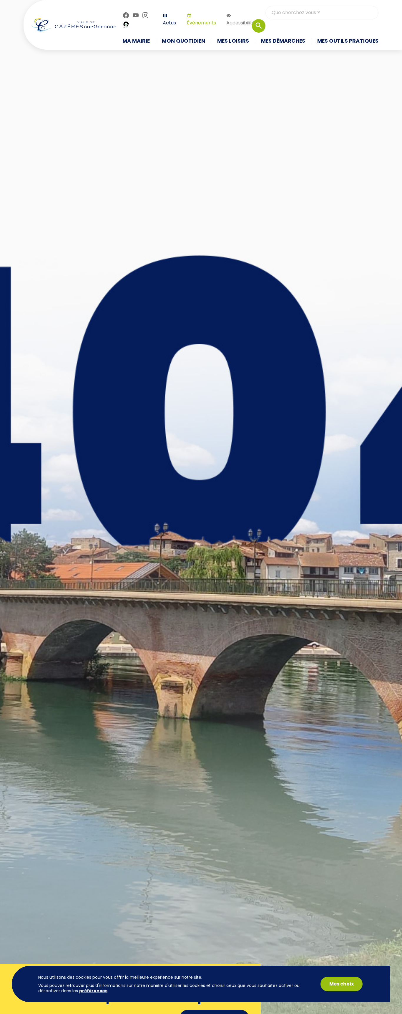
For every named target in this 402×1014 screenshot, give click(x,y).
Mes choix (341, 983)
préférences (93, 990)
